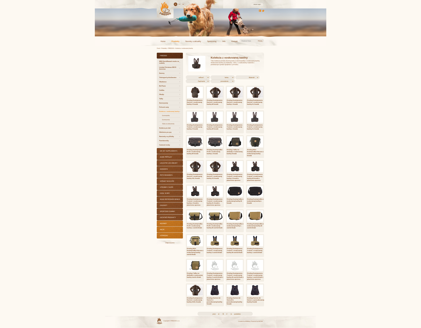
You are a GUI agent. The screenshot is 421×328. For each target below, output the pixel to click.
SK (175, 4)
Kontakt (234, 41)
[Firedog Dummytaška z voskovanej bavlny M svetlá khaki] (256, 221)
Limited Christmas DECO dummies (167, 68)
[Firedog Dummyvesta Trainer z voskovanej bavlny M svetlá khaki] (236, 246)
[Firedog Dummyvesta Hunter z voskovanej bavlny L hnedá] (236, 98)
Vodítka (161, 90)
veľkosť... (202, 77)
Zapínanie (201, 81)
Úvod (158, 48)
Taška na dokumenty (168, 124)
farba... (227, 77)
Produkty (175, 41)
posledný (236, 314)
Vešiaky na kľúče (167, 181)
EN (179, 4)
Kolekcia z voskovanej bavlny (169, 111)
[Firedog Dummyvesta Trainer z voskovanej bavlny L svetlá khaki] (256, 246)
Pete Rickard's (166, 175)
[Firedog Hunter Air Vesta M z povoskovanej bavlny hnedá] (236, 295)
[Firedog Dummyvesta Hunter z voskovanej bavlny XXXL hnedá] (196, 295)
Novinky (163, 223)
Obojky (161, 94)
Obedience (162, 82)
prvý (214, 314)
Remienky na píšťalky (166, 136)
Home (163, 41)
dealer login (257, 4)
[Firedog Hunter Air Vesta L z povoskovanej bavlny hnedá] (256, 295)
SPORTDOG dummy (167, 211)
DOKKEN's (164, 169)
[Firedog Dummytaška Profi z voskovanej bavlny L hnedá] (216, 147)
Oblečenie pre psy (165, 132)
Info (223, 41)
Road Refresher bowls (170, 199)
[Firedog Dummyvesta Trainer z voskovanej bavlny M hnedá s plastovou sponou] (256, 172)
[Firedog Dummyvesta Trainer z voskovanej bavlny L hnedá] (236, 122)
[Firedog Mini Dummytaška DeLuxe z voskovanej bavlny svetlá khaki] (196, 246)
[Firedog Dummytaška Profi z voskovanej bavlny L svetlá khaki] (196, 221)
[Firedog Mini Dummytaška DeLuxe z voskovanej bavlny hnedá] (256, 147)
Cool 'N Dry (165, 193)
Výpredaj (164, 235)
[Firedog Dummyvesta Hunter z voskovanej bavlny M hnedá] (216, 98)
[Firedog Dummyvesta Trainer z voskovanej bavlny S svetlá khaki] (216, 246)
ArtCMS (260, 321)
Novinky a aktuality (193, 41)
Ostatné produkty (168, 217)
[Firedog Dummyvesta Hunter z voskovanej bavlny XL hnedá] (256, 98)
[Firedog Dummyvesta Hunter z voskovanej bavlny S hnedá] (196, 98)
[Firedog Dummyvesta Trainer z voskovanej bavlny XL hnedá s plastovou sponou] (216, 196)
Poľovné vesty (164, 107)
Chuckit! (163, 205)
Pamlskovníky (164, 140)
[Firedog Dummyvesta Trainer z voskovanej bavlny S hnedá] (196, 122)
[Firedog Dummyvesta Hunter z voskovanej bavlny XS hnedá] (216, 172)
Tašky (161, 99)
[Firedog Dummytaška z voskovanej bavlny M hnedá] (236, 196)
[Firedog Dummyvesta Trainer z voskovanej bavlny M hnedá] (216, 122)
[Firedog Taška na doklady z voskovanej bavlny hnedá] (236, 147)
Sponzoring (211, 41)
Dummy (161, 73)
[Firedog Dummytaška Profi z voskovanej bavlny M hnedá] (196, 147)
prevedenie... (225, 81)
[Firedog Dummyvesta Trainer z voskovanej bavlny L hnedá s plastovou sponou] (196, 196)
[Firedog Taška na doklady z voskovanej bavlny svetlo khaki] (196, 271)
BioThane (162, 86)
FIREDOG (171, 48)
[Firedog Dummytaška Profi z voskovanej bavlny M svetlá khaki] (216, 221)
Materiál (251, 77)
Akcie (162, 229)
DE (183, 4)
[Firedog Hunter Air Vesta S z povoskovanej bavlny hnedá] (216, 295)
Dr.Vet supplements (168, 151)
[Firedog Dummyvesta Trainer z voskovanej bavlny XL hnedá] (256, 122)
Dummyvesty (163, 103)
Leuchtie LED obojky (168, 163)
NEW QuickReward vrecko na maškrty (169, 62)
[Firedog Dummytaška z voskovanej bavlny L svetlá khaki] (236, 221)
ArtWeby (247, 321)
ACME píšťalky (166, 157)
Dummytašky (166, 115)
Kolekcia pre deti (165, 128)
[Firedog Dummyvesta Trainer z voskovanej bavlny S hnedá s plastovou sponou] (236, 172)
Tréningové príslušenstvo (167, 77)
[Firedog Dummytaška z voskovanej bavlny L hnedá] (256, 196)
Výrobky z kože (166, 187)
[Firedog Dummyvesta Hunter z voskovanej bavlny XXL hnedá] (196, 172)
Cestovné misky (164, 145)
